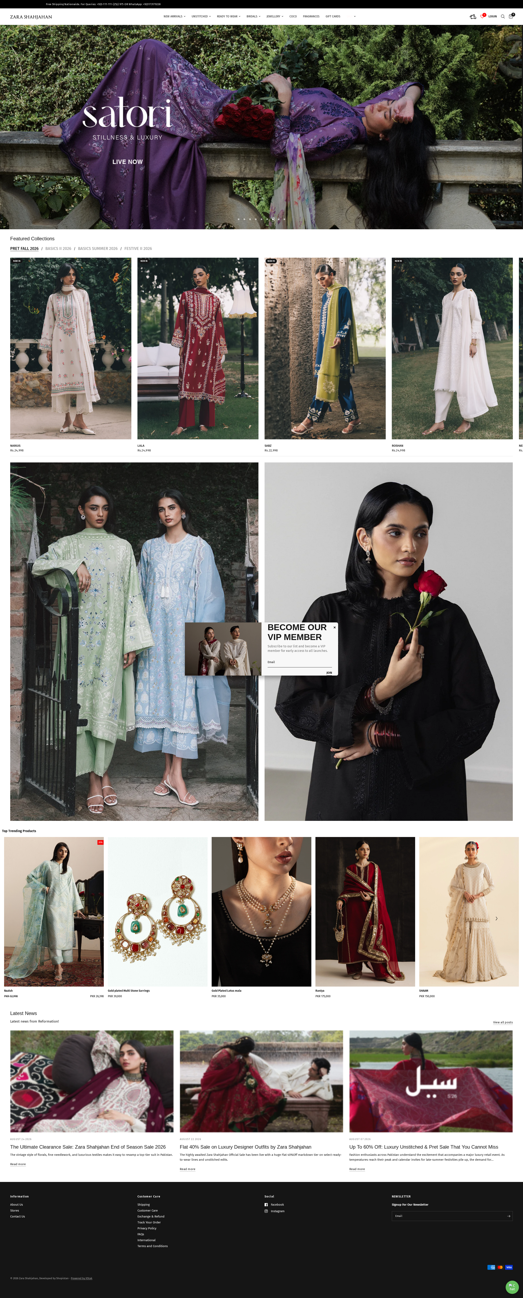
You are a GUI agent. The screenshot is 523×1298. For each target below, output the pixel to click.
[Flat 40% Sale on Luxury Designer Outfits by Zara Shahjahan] (261, 1073)
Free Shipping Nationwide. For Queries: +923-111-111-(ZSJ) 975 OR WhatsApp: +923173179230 (134, 4)
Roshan (397, 437)
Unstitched (200, 16)
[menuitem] (175, 16)
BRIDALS (252, 16)
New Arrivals (173, 16)
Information (19, 1196)
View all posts (503, 1014)
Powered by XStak (81, 1278)
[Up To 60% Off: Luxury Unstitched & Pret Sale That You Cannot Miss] (431, 1073)
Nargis (15, 437)
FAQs (140, 1234)
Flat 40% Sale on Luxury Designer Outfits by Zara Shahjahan (245, 1138)
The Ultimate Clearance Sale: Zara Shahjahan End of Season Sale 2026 (88, 1138)
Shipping (143, 1204)
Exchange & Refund (150, 1216)
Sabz (268, 437)
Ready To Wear (227, 16)
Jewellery (273, 16)
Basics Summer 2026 (98, 240)
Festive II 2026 (138, 240)
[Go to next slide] (496, 910)
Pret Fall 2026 (24, 240)
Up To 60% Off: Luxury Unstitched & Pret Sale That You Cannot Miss (423, 1138)
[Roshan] (452, 340)
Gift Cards (333, 16)
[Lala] (198, 340)
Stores (14, 1210)
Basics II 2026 (58, 240)
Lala (140, 437)
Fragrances (311, 16)
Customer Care (149, 1196)
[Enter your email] (509, 1216)
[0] (510, 16)
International (146, 1240)
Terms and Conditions (152, 1246)
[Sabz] (325, 340)
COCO (293, 16)
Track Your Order (149, 1222)
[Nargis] (70, 340)
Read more (18, 1156)
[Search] (503, 16)
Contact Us (17, 1216)
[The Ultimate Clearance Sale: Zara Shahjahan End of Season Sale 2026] (92, 1073)
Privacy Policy (146, 1228)
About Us (16, 1204)
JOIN (329, 673)
